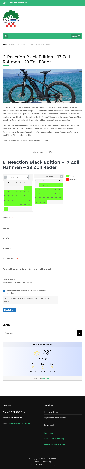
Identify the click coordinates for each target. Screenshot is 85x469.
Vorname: (8, 218)
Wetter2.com (46, 378)
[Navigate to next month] (61, 176)
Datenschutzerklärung (54, 438)
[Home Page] (6, 36)
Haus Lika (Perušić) (52, 412)
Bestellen (9, 310)
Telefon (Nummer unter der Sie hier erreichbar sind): (27, 269)
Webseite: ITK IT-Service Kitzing (43, 465)
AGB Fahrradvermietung (54, 444)
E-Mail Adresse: (10, 259)
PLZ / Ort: (7, 248)
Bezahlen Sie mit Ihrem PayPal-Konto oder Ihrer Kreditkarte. (26, 292)
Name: (6, 228)
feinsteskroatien (49, 458)
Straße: (6, 238)
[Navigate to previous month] (5, 177)
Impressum (49, 433)
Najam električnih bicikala (55, 417)
